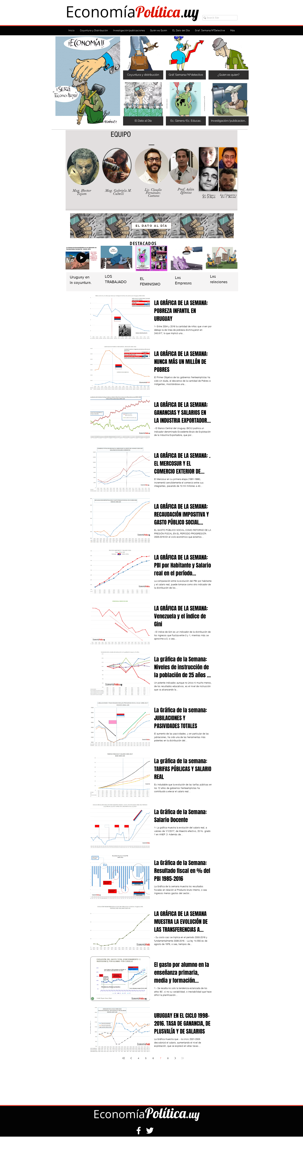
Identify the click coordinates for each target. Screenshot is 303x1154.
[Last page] (182, 1058)
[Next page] (175, 1058)
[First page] (123, 1058)
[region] (152, 226)
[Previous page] (131, 1058)
